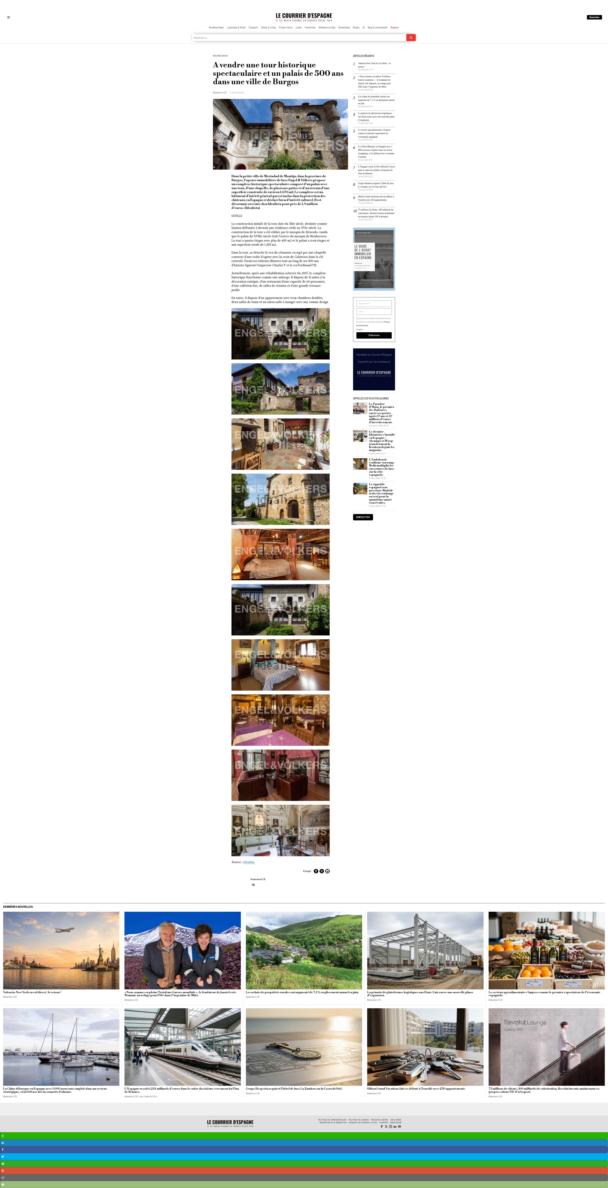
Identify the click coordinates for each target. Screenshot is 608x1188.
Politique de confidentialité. (322, 633)
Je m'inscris (336, 620)
